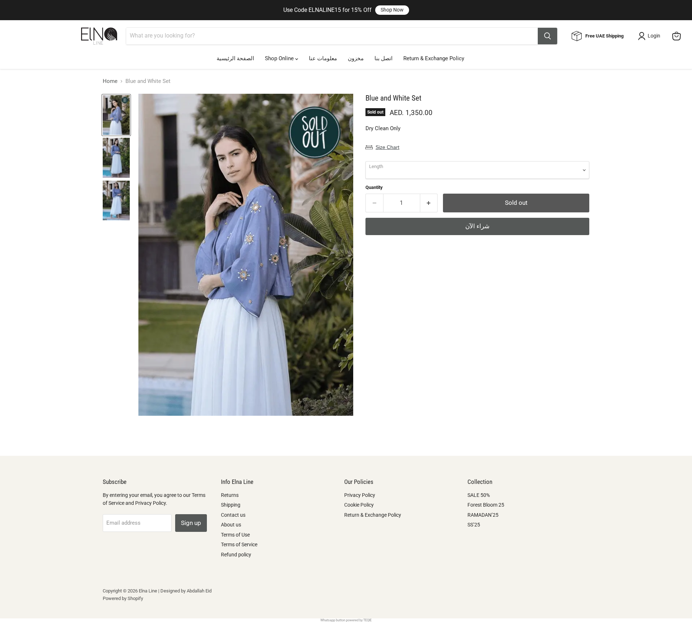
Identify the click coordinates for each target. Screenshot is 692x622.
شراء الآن (477, 226)
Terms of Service (239, 544)
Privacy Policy (359, 495)
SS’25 (473, 525)
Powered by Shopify (123, 598)
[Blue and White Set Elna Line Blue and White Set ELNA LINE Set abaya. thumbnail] (116, 115)
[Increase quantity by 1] (429, 203)
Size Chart (387, 147)
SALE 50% (478, 495)
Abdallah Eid (199, 591)
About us (231, 525)
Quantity (374, 187)
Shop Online (280, 58)
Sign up (191, 522)
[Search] (547, 36)
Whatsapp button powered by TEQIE (346, 620)
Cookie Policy (359, 505)
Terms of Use (235, 535)
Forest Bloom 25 (485, 505)
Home (110, 81)
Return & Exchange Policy (433, 58)
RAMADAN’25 (482, 515)
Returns (230, 495)
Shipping (230, 505)
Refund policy (236, 554)
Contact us (233, 515)
